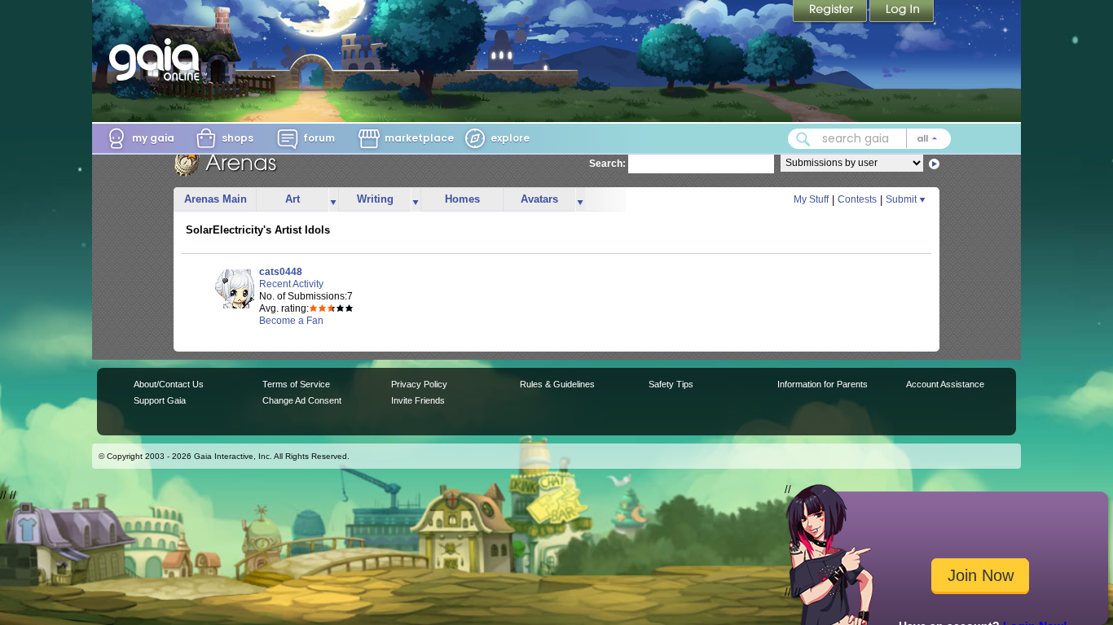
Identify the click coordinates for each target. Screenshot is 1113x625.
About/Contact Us (169, 384)
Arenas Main (215, 199)
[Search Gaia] (803, 139)
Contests (857, 199)
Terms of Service (296, 384)
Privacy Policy (419, 384)
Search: (607, 163)
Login (902, 12)
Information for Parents (822, 384)
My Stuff (811, 199)
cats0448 (280, 272)
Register (831, 12)
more (333, 200)
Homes (462, 199)
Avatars (539, 199)
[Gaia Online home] (158, 59)
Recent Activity (291, 284)
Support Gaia (160, 400)
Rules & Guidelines (557, 384)
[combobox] (869, 139)
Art (292, 199)
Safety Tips (671, 384)
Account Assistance (945, 384)
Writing (375, 199)
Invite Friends (418, 400)
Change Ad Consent (301, 400)
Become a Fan (291, 320)
